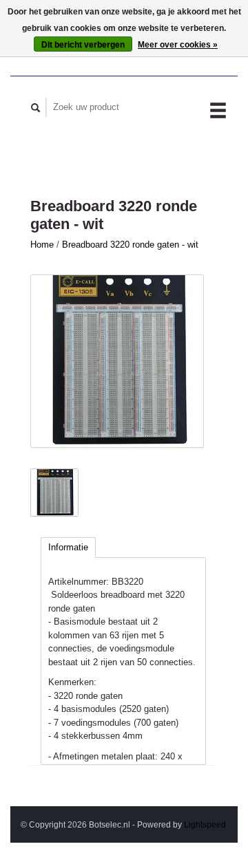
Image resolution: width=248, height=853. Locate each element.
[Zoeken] (35, 108)
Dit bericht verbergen (83, 45)
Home (42, 244)
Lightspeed (205, 824)
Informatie (68, 547)
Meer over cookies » (178, 45)
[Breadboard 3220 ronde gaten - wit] (117, 361)
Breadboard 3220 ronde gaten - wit (130, 244)
